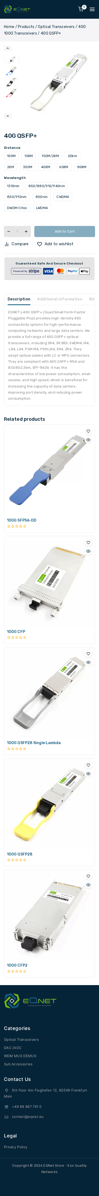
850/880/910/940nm (47, 186)
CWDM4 (62, 197)
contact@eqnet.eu (28, 1116)
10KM (29, 156)
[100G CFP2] (49, 915)
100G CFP (16, 632)
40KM (45, 167)
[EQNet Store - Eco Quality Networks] (17, 9)
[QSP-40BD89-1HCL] (58, 82)
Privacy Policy (15, 1147)
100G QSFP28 (19, 854)
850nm (42, 197)
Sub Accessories (18, 1064)
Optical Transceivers (21, 1039)
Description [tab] (19, 299)
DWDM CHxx (17, 208)
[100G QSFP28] (49, 804)
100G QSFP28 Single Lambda (34, 743)
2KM (10, 167)
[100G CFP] (49, 581)
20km (72, 156)
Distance (12, 148)
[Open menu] (92, 9)
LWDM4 (42, 208)
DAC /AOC (12, 1048)
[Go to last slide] (7, 48)
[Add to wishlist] (88, 431)
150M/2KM (50, 156)
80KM (82, 167)
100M (11, 156)
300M (27, 167)
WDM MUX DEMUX (20, 1056)
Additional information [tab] (59, 299)
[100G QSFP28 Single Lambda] (49, 692)
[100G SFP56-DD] (49, 470)
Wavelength (15, 178)
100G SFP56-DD (21, 520)
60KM (63, 167)
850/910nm (17, 197)
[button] (12, 60)
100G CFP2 (17, 965)
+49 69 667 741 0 (27, 1106)
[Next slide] (7, 116)
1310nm (13, 186)
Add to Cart (64, 231)
